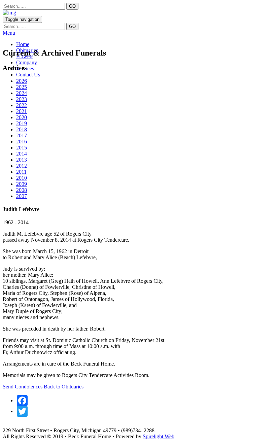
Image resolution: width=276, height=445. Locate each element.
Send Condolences (22, 386)
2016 (21, 141)
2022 (21, 105)
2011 (21, 172)
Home (22, 44)
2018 (21, 129)
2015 (21, 147)
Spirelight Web (158, 436)
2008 (21, 190)
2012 (21, 166)
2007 (21, 196)
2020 (21, 117)
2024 (21, 93)
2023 (21, 99)
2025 (21, 87)
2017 (21, 135)
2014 (21, 154)
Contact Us (28, 74)
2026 (21, 81)
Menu (9, 33)
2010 (21, 178)
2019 (21, 123)
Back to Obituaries (63, 386)
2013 (21, 160)
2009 (21, 184)
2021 (21, 111)
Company (26, 62)
